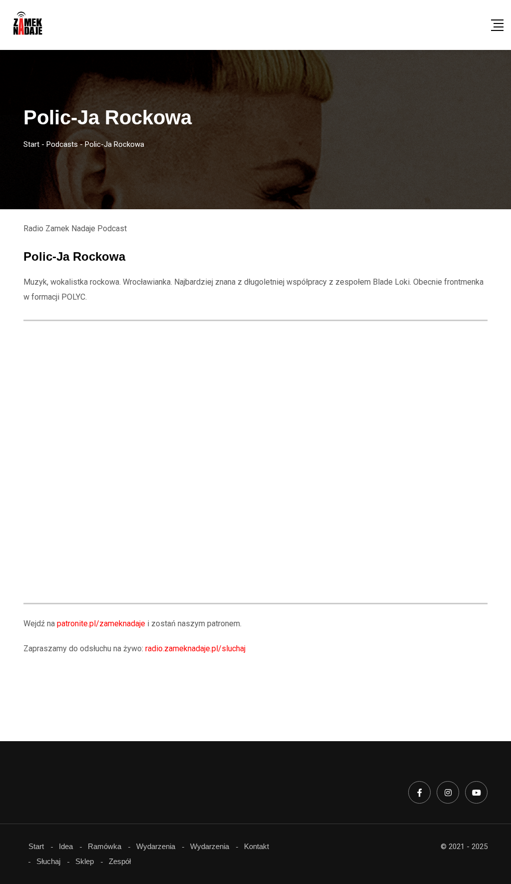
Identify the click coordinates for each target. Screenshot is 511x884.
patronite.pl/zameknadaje (101, 623)
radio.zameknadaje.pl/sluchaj (195, 648)
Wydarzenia (155, 846)
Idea (66, 846)
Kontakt (256, 846)
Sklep (84, 861)
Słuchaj (48, 861)
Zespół (120, 861)
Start (36, 846)
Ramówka (104, 846)
